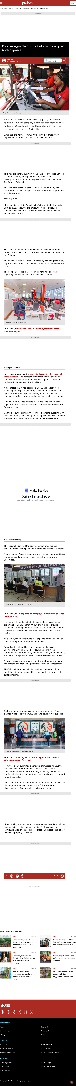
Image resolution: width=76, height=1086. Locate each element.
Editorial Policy (46, 1048)
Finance (11, 8)
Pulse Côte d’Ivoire (48, 1067)
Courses (44, 1035)
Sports (43, 1027)
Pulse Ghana (4, 1067)
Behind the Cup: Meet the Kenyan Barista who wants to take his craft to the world (64, 942)
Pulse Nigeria (5, 1063)
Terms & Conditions (7, 1052)
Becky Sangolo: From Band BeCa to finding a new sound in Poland (64, 958)
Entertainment (5, 1031)
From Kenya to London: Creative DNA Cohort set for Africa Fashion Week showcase (24, 959)
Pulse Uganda (5, 1071)
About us (3, 1044)
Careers (44, 1031)
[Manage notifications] (71, 1082)
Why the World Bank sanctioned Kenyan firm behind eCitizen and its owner (22, 975)
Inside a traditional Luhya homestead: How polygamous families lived (63, 974)
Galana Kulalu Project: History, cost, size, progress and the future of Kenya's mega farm (23, 943)
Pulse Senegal (46, 1063)
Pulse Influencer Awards (50, 1052)
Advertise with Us (6, 1048)
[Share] (65, 60)
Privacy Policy (46, 1044)
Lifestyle (3, 1035)
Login (73, 3)
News (5, 8)
